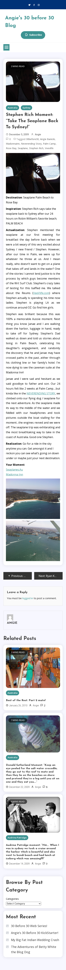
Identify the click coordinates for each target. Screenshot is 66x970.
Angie (38, 134)
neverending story (31, 143)
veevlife (49, 148)
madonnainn (13, 143)
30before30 (32, 139)
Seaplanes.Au (14, 469)
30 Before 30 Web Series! (29, 926)
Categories (12, 898)
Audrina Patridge (17, 837)
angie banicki (47, 139)
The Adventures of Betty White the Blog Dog (33, 949)
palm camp (49, 143)
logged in (27, 598)
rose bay (11, 148)
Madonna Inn (14, 474)
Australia (12, 107)
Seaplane (23, 148)
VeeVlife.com (41, 293)
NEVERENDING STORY (41, 393)
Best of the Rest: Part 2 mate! (26, 700)
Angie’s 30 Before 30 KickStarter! (34, 933)
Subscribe (35, 34)
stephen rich (36, 148)
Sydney (26, 107)
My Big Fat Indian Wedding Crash (35, 940)
